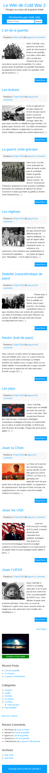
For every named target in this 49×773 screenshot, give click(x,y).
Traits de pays (13, 705)
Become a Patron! (9, 716)
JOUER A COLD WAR (15, 656)
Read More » (41, 81)
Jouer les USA (12, 510)
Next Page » (41, 629)
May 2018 (9, 755)
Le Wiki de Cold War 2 (24, 5)
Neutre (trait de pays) (17, 338)
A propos (8, 690)
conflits (8, 693)
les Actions (9, 699)
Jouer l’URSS (12, 570)
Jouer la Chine (13, 448)
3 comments (39, 37)
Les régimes (11, 212)
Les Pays (9, 702)
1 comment (40, 156)
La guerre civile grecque (20, 149)
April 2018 (9, 758)
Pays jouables (11, 707)
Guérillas (8, 696)
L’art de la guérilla (15, 30)
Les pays (8, 388)
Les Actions (10, 90)
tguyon (30, 37)
